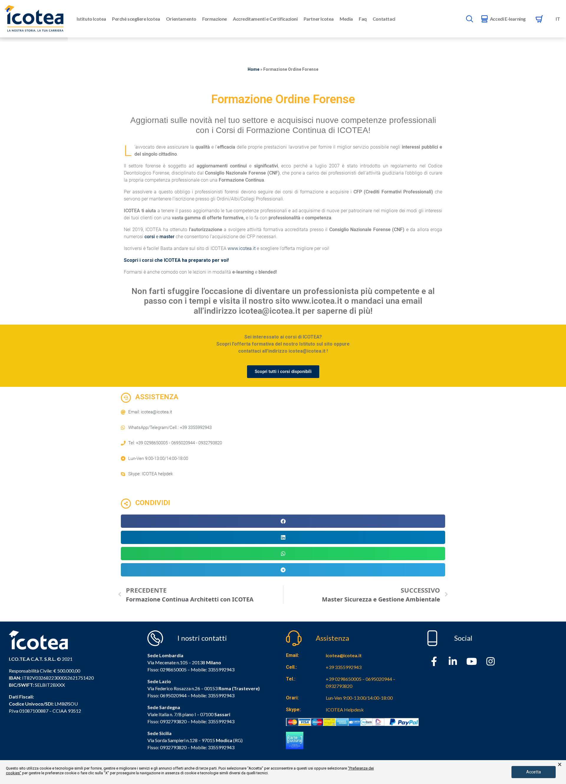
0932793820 (173, 747)
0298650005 (173, 669)
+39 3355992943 (343, 667)
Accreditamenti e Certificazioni (265, 19)
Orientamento (181, 19)
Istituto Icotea (91, 19)
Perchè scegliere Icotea (136, 19)
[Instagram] (490, 661)
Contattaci (384, 19)
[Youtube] (471, 661)
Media (346, 19)
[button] (283, 521)
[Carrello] (539, 18)
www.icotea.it (242, 248)
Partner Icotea (319, 19)
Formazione (214, 19)
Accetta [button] (533, 772)
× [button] (560, 764)
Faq (363, 19)
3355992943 (221, 669)
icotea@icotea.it (344, 655)
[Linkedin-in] (452, 661)
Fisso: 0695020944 (167, 695)
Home (253, 69)
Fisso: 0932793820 (167, 721)
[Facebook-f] (433, 661)
